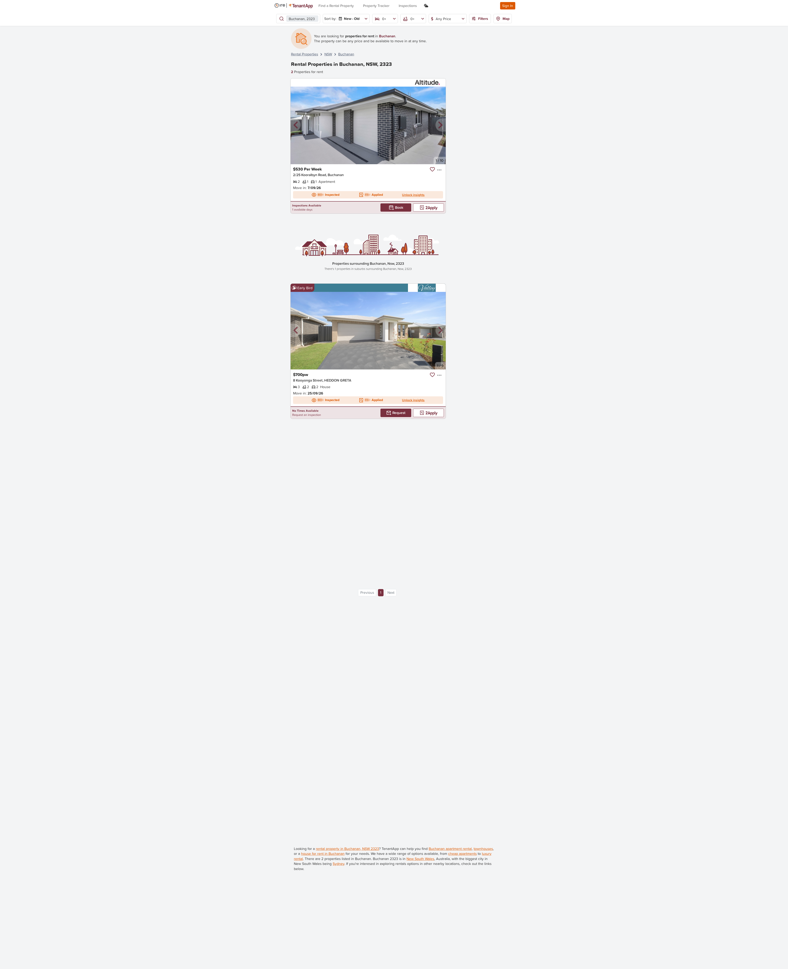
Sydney (338, 863)
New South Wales (420, 858)
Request (398, 412)
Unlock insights (413, 195)
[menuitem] (352, 18)
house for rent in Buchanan (323, 853)
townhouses (483, 848)
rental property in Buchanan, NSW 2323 (347, 848)
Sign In (507, 5)
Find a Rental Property (336, 5)
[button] (296, 125)
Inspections (408, 5)
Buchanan (346, 54)
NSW (328, 54)
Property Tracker (376, 5)
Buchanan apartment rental (450, 848)
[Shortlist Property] (432, 169)
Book (399, 207)
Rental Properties (304, 54)
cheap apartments (462, 853)
